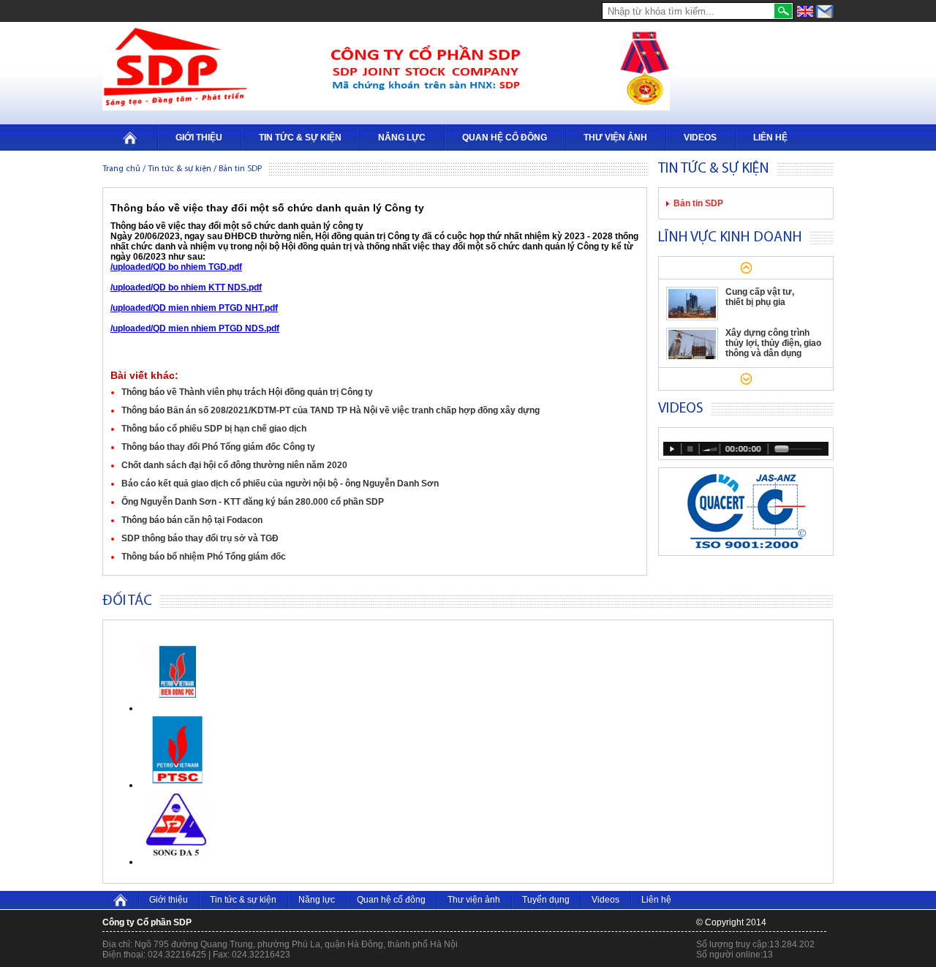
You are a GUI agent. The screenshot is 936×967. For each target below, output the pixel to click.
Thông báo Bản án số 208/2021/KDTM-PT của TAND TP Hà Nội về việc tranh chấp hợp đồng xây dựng (330, 410)
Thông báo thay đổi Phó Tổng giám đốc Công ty (218, 447)
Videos (700, 137)
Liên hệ (770, 137)
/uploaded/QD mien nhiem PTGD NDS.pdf (194, 328)
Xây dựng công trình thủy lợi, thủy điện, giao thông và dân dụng (773, 343)
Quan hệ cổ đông (504, 137)
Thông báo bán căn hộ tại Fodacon (192, 520)
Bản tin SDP (698, 203)
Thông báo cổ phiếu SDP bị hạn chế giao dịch (213, 429)
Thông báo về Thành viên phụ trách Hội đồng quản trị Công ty (247, 392)
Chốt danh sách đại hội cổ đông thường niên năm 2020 (234, 465)
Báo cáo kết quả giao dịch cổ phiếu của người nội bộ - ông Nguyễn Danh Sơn (280, 483)
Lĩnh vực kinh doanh (730, 237)
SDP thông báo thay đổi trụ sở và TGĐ (200, 538)
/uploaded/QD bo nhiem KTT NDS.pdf (186, 287)
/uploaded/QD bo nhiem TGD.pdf (176, 267)
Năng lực (402, 137)
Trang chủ (121, 169)
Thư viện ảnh (615, 137)
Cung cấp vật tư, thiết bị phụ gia (759, 297)
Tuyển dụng (546, 900)
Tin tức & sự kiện (300, 137)
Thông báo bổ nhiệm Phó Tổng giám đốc (203, 557)
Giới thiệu (199, 137)
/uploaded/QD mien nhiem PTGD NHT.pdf (194, 308)
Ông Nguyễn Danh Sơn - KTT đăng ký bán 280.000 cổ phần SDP (252, 502)
